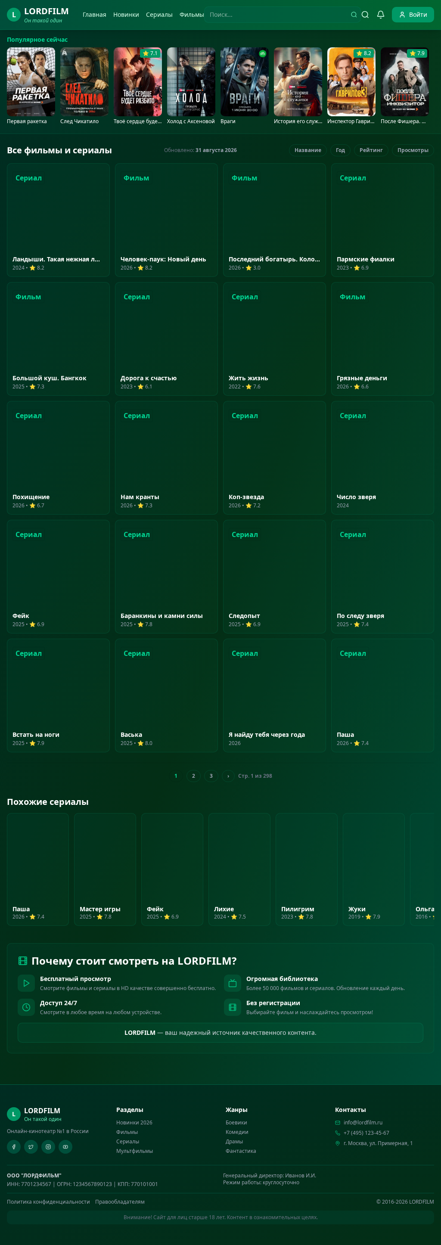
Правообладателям (120, 1201)
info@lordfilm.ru (363, 1122)
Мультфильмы (134, 1151)
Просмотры (413, 150)
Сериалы (159, 14)
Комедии (237, 1132)
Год (340, 150)
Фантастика (241, 1151)
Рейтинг (371, 150)
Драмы (234, 1141)
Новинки (126, 14)
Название (308, 150)
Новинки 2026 (134, 1122)
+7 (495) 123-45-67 (366, 1133)
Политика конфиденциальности (48, 1201)
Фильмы (192, 14)
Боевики (236, 1122)
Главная (94, 14)
